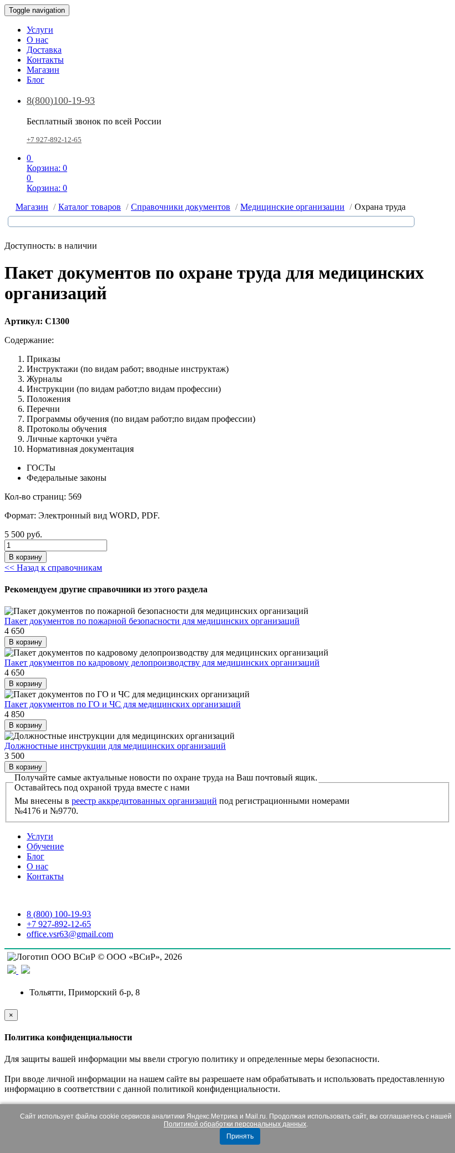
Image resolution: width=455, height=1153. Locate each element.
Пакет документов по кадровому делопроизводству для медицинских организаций (162, 662)
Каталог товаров (89, 207)
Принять (240, 1136)
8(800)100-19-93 (61, 100)
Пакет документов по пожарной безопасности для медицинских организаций (152, 621)
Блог (35, 79)
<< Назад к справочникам (53, 567)
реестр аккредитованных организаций (144, 800)
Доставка (44, 49)
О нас (37, 39)
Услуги (40, 29)
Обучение (45, 846)
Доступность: (29, 245)
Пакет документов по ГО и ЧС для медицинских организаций (122, 704)
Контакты (45, 59)
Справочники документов (180, 207)
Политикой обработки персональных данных (235, 1124)
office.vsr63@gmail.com (70, 934)
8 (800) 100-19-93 (59, 914)
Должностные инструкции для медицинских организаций (115, 746)
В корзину (25, 557)
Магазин (43, 69)
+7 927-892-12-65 (54, 139)
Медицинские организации (292, 207)
